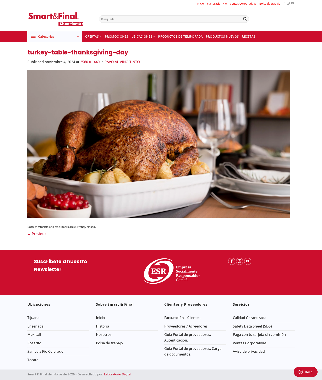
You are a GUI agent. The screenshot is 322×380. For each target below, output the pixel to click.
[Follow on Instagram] (288, 4)
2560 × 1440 (90, 61)
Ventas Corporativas (243, 3)
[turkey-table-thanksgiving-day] (158, 143)
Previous (36, 233)
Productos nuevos (222, 36)
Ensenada (35, 326)
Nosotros (103, 334)
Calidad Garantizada (249, 317)
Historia (102, 326)
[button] (54, 36)
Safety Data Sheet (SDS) (252, 326)
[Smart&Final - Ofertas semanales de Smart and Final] (59, 19)
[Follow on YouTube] (292, 4)
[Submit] (245, 19)
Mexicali (34, 334)
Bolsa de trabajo (269, 3)
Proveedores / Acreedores (186, 326)
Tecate (32, 359)
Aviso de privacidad (249, 351)
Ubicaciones (141, 36)
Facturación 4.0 (217, 3)
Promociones (116, 36)
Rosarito (34, 343)
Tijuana (33, 317)
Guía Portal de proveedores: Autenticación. (187, 337)
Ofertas (92, 36)
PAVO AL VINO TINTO (122, 61)
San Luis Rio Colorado (45, 351)
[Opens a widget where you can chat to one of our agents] (306, 372)
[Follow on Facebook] (284, 4)
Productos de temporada (180, 36)
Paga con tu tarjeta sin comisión (259, 334)
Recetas (248, 36)
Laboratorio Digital (117, 374)
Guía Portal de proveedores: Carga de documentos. (192, 351)
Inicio (200, 3)
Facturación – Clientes (182, 317)
